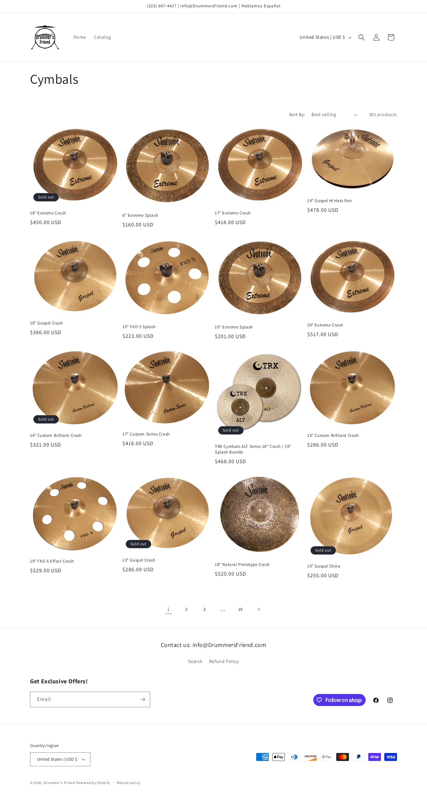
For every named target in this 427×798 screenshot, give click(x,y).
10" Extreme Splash (234, 327)
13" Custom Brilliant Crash (333, 435)
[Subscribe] (142, 699)
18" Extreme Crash (48, 213)
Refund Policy (224, 661)
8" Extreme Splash (140, 215)
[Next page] (258, 609)
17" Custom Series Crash (146, 434)
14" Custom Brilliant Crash (56, 435)
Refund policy (128, 782)
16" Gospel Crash (46, 323)
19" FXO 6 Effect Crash (52, 561)
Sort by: (297, 114)
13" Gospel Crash (138, 560)
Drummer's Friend (59, 782)
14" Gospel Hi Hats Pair (329, 200)
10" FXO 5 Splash (139, 326)
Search (195, 661)
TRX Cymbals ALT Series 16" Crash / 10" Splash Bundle (253, 449)
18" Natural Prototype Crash (242, 564)
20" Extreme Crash (325, 325)
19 (240, 609)
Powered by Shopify (93, 782)
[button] (361, 37)
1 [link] (168, 609)
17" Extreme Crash (233, 213)
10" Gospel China (324, 566)
